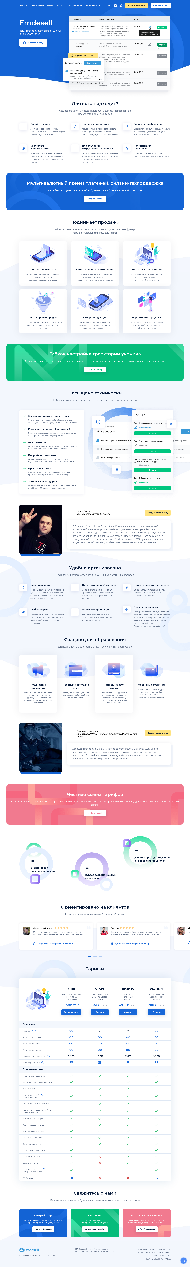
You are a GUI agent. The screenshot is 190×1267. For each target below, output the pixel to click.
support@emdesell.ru (95, 1229)
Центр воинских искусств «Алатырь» (133, 943)
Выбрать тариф (95, 813)
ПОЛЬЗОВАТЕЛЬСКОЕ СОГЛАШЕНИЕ (154, 1252)
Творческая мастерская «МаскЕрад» (55, 943)
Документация (75, 6)
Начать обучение (43, 1229)
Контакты (61, 6)
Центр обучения (92, 6)
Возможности (38, 6)
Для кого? (23, 6)
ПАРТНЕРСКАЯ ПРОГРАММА (158, 1259)
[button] (89, 956)
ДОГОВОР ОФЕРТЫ (162, 1255)
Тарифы (50, 6)
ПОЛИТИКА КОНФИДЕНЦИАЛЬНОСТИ (154, 1249)
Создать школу (160, 5)
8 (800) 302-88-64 (136, 5)
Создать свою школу (158, 513)
